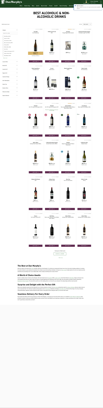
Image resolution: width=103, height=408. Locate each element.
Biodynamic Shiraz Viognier (23, 281)
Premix (50, 5)
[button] (86, 2)
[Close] (101, 5)
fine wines (56, 287)
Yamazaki (50, 277)
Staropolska (47, 288)
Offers (21, 5)
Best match (86, 24)
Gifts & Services (72, 5)
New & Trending (63, 5)
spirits (32, 268)
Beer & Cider (44, 5)
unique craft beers (71, 287)
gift (58, 290)
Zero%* (56, 5)
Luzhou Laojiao (58, 277)
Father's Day (27, 5)
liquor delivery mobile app (75, 296)
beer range (64, 270)
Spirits (37, 5)
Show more (5, 58)
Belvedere (72, 277)
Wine (33, 5)
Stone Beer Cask (62, 288)
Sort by (80, 24)
